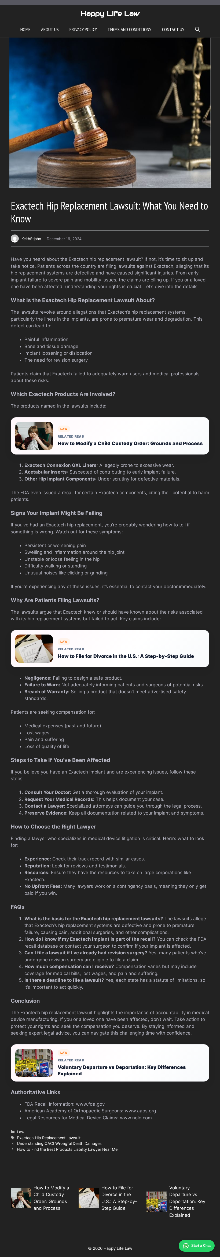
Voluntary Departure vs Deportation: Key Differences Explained (122, 1070)
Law (20, 1132)
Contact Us (173, 29)
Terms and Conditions (129, 29)
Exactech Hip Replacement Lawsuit (48, 1137)
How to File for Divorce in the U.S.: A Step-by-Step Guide (126, 656)
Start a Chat (201, 1246)
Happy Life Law (110, 13)
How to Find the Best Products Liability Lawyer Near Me (67, 1149)
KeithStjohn (31, 238)
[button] (197, 29)
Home (25, 29)
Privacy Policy (83, 29)
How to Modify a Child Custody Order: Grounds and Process (130, 443)
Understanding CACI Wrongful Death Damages (59, 1143)
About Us (50, 29)
